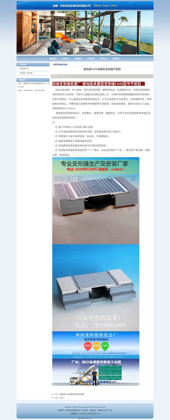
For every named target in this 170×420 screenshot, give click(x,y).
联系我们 (116, 58)
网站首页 (53, 58)
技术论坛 (103, 58)
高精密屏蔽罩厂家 (93, 413)
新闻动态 (78, 58)
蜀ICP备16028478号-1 (85, 418)
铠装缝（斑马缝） (27, 73)
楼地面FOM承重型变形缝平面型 (72, 394)
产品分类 (90, 58)
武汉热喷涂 (82, 413)
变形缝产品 (24, 68)
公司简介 (65, 58)
